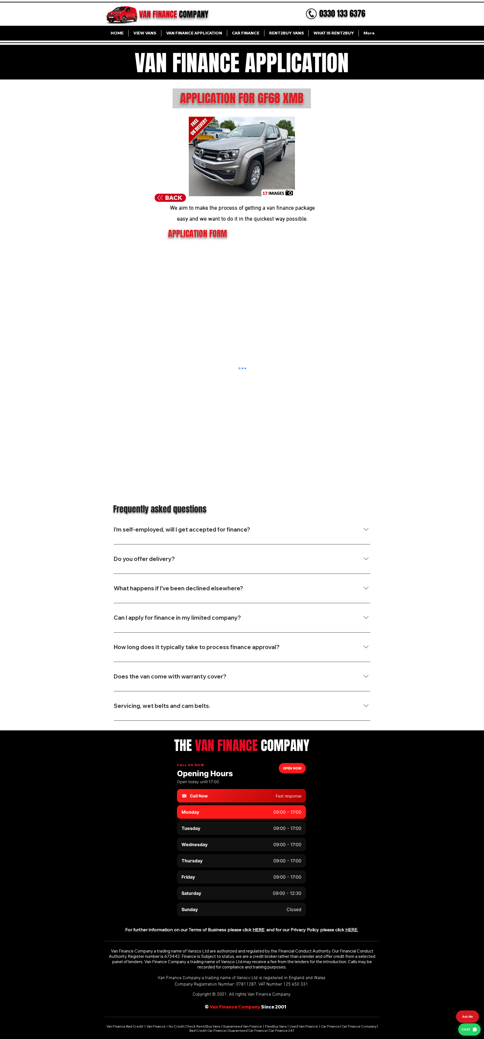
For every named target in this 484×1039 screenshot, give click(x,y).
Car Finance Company (359, 1026)
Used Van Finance (304, 1026)
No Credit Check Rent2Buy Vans (194, 1026)
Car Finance (330, 1026)
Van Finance (156, 1026)
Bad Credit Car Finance (208, 1030)
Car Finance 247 (282, 1030)
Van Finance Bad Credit (125, 1026)
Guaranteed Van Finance (242, 1026)
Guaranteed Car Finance (247, 1030)
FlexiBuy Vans (276, 1026)
